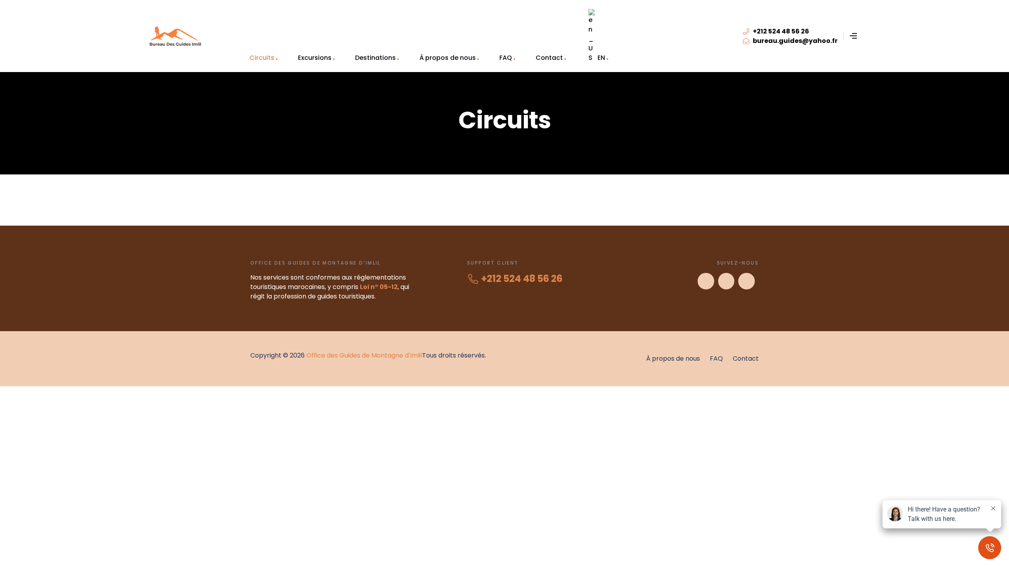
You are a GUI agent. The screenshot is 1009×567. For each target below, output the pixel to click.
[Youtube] (726, 281)
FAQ (505, 57)
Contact (549, 57)
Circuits (261, 57)
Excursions (314, 57)
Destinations (375, 57)
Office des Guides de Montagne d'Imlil (364, 355)
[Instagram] (746, 281)
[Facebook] (706, 281)
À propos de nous (447, 57)
